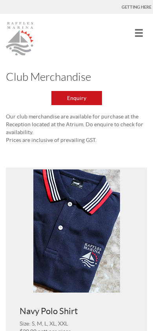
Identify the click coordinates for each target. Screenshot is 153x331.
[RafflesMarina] (19, 37)
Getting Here (136, 7)
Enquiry (76, 98)
